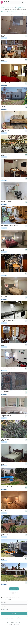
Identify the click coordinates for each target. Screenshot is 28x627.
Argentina (14, 11)
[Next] (25, 25)
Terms (12, 622)
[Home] (1, 617)
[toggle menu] (26, 2)
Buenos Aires (7, 11)
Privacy (8, 622)
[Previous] (2, 25)
